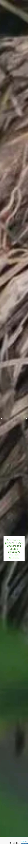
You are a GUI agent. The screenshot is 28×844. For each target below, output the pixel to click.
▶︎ (27, 418)
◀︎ (2, 418)
